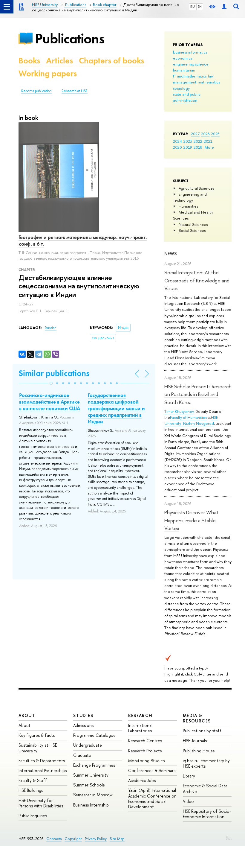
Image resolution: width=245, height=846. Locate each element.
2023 (187, 141)
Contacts (54, 838)
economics (182, 58)
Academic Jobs (142, 780)
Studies (83, 715)
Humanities (188, 206)
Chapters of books (111, 60)
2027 (195, 133)
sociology (181, 88)
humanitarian (184, 70)
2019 (187, 147)
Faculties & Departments (42, 760)
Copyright (73, 838)
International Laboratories (140, 728)
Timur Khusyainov (179, 411)
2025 (215, 133)
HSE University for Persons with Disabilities (41, 803)
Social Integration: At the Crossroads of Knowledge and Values (196, 280)
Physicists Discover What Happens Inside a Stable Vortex (191, 520)
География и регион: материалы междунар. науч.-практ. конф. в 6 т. (83, 240)
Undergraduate (87, 745)
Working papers (48, 73)
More (209, 147)
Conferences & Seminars (151, 770)
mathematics (209, 82)
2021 (208, 141)
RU (192, 6)
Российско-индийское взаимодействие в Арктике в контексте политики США (49, 402)
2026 (205, 133)
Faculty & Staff (33, 780)
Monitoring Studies (146, 760)
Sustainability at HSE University (38, 747)
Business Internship (91, 805)
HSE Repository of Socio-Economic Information (207, 813)
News (170, 253)
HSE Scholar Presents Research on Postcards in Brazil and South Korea (198, 394)
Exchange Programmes (94, 765)
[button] (51, 383)
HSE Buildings (31, 790)
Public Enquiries (33, 815)
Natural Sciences (193, 224)
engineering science (191, 64)
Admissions (83, 725)
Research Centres (145, 740)
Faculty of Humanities (188, 417)
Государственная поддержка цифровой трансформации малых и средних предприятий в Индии (116, 408)
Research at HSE (75, 91)
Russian (50, 327)
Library (189, 776)
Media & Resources (197, 718)
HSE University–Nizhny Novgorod (191, 420)
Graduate (82, 755)
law (211, 76)
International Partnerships (43, 770)
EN (200, 6)
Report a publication (36, 91)
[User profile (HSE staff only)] (224, 6)
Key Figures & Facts (37, 735)
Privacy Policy (96, 838)
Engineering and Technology (190, 197)
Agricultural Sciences (196, 188)
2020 (177, 147)
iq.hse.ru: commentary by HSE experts (206, 763)
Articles (59, 60)
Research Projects (145, 751)
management (184, 82)
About (27, 715)
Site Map (117, 838)
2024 (177, 141)
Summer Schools (89, 785)
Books (29, 60)
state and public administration (186, 97)
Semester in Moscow (93, 795)
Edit (229, 837)
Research (140, 715)
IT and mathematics (189, 76)
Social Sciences (192, 230)
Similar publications (54, 373)
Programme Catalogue (94, 735)
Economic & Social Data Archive (205, 788)
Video (188, 801)
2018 (198, 147)
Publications (69, 38)
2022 (198, 141)
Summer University (90, 775)
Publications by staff (202, 731)
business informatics (190, 52)
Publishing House (199, 751)
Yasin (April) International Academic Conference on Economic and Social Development (152, 798)
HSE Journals (195, 740)
